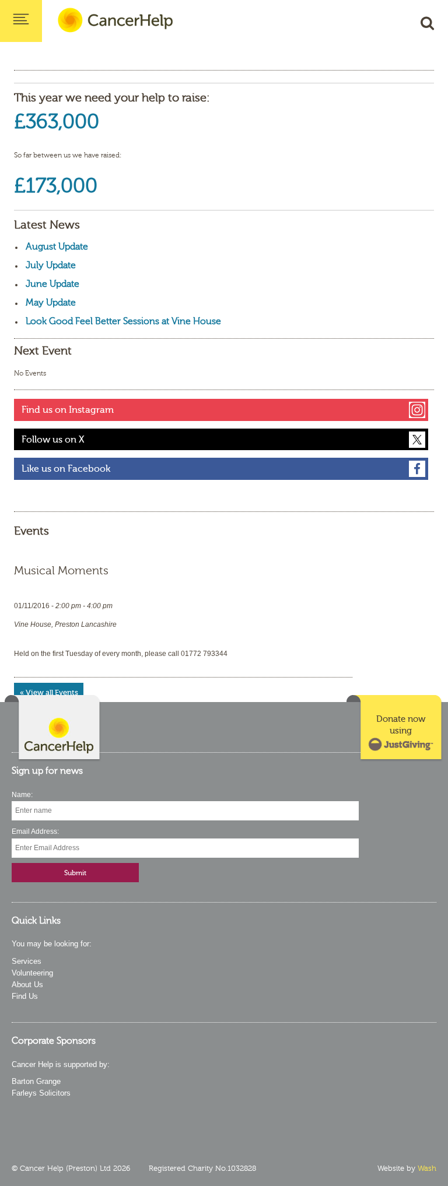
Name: (22, 795)
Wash (427, 1168)
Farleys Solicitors (41, 1093)
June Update (52, 284)
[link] (394, 728)
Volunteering (32, 973)
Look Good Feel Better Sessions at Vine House (123, 321)
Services (26, 961)
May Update (51, 302)
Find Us (25, 996)
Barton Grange (36, 1081)
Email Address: (35, 831)
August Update (57, 246)
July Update (51, 265)
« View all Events (49, 692)
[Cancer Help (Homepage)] (53, 728)
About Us (27, 984)
